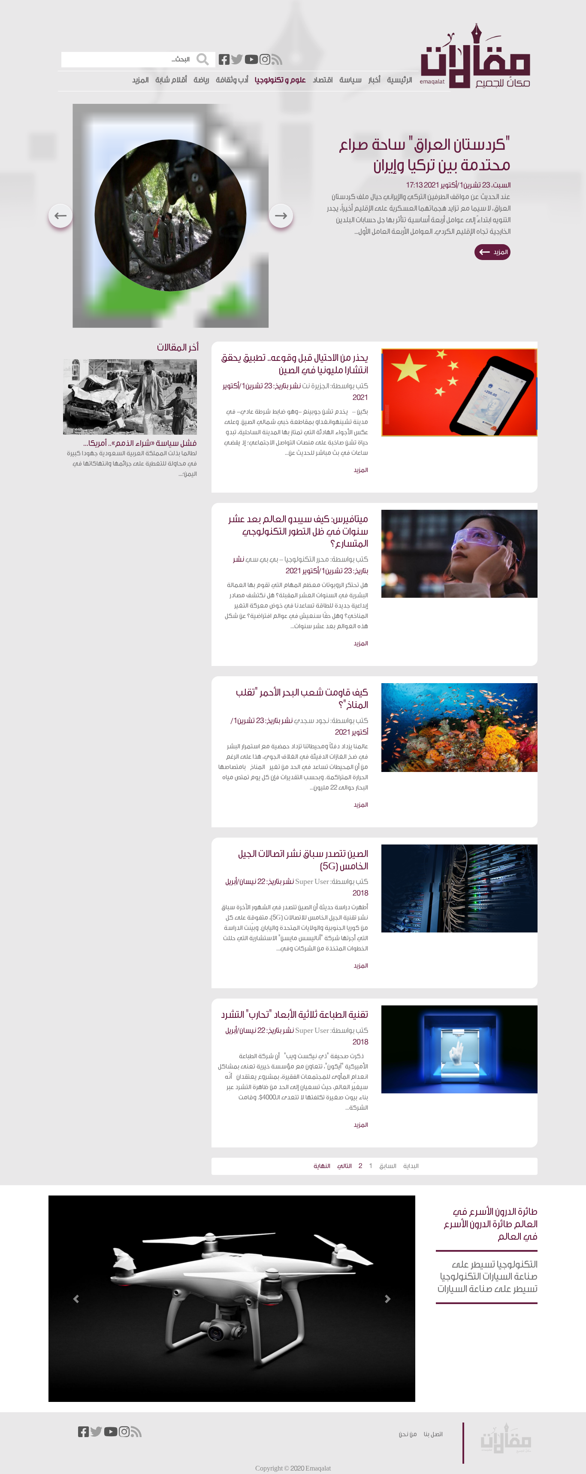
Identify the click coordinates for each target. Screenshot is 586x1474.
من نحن (408, 1434)
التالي (344, 1166)
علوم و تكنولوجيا (280, 80)
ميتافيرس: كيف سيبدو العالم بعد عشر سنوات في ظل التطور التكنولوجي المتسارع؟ (298, 532)
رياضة (201, 80)
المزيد (140, 80)
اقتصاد (322, 80)
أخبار (374, 80)
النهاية (322, 1166)
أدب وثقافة (232, 80)
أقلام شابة (171, 80)
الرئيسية (399, 80)
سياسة (350, 80)
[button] (60, 216)
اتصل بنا (433, 1434)
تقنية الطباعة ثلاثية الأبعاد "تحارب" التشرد (294, 1014)
